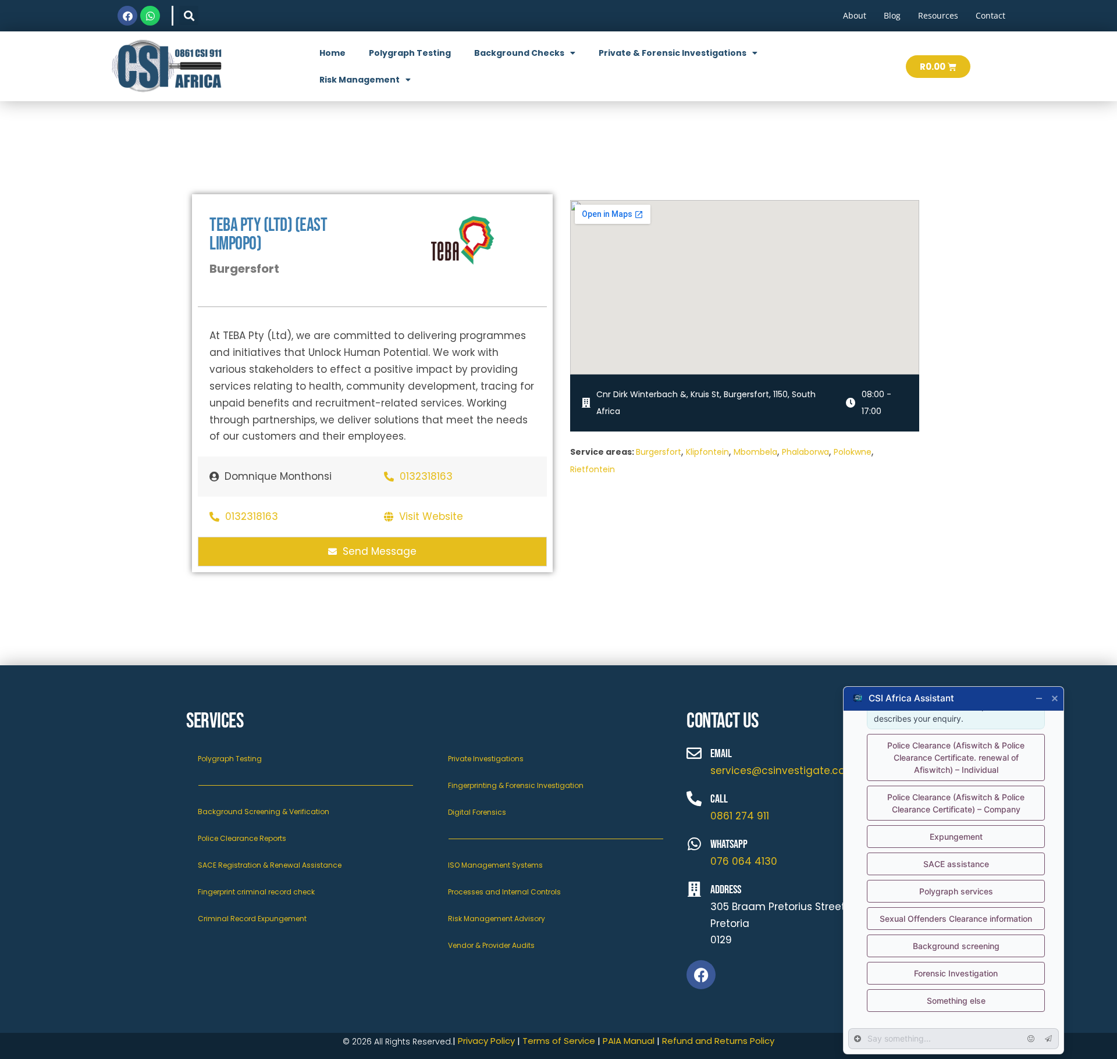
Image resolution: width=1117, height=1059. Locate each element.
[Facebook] (127, 16)
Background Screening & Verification (263, 811)
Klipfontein (707, 452)
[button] (188, 15)
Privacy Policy (486, 1041)
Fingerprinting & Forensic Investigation (516, 785)
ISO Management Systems (495, 865)
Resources (938, 15)
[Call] (694, 798)
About (854, 15)
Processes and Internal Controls (504, 892)
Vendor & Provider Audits (491, 945)
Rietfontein (592, 469)
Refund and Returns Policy (718, 1041)
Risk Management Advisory (496, 918)
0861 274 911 (739, 816)
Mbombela (755, 452)
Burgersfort (658, 452)
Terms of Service (558, 1041)
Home (332, 53)
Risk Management (359, 79)
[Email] (694, 753)
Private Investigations (486, 759)
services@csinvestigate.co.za (784, 771)
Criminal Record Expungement (252, 918)
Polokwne (852, 452)
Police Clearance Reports (242, 838)
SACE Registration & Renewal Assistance (269, 865)
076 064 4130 (743, 861)
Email (721, 754)
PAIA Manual (627, 1041)
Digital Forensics (477, 812)
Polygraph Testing (410, 53)
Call (719, 799)
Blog (892, 15)
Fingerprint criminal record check (256, 892)
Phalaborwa (805, 452)
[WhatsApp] (694, 843)
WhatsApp (729, 844)
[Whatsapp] (150, 16)
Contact (990, 15)
